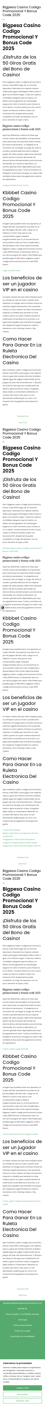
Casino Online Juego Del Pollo (15, 1049)
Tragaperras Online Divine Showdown (19, 839)
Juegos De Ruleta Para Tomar (16, 185)
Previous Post (23, 416)
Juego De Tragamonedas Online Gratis (20, 842)
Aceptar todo (23, 1388)
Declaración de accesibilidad (22, 1336)
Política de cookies (22, 1331)
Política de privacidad (23, 1325)
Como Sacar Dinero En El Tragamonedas (20, 1134)
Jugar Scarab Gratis (11, 270)
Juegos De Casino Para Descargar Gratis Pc (22, 846)
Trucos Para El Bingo (11, 830)
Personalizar (22, 1394)
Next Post (23, 422)
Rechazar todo (22, 1401)
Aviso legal (22, 1320)
